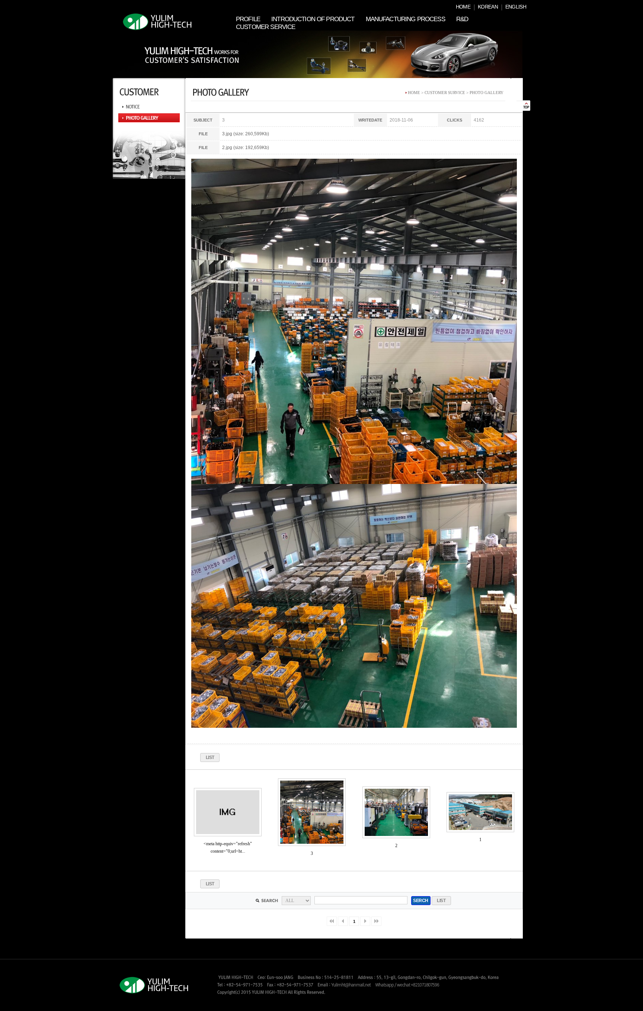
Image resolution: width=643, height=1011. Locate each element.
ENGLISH (515, 7)
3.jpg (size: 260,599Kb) (245, 133)
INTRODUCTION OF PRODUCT (312, 19)
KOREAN (488, 7)
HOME (463, 7)
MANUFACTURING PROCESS (405, 19)
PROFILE (248, 19)
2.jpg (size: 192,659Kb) (245, 147)
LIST (210, 757)
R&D (462, 19)
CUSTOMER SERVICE (265, 26)
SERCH (420, 900)
